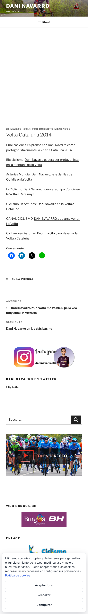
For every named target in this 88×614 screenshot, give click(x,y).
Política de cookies (17, 575)
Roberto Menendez (55, 128)
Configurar (44, 604)
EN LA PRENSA (23, 279)
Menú (46, 22)
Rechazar (44, 595)
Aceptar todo (44, 585)
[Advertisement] (44, 73)
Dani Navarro (28, 6)
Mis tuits (12, 387)
